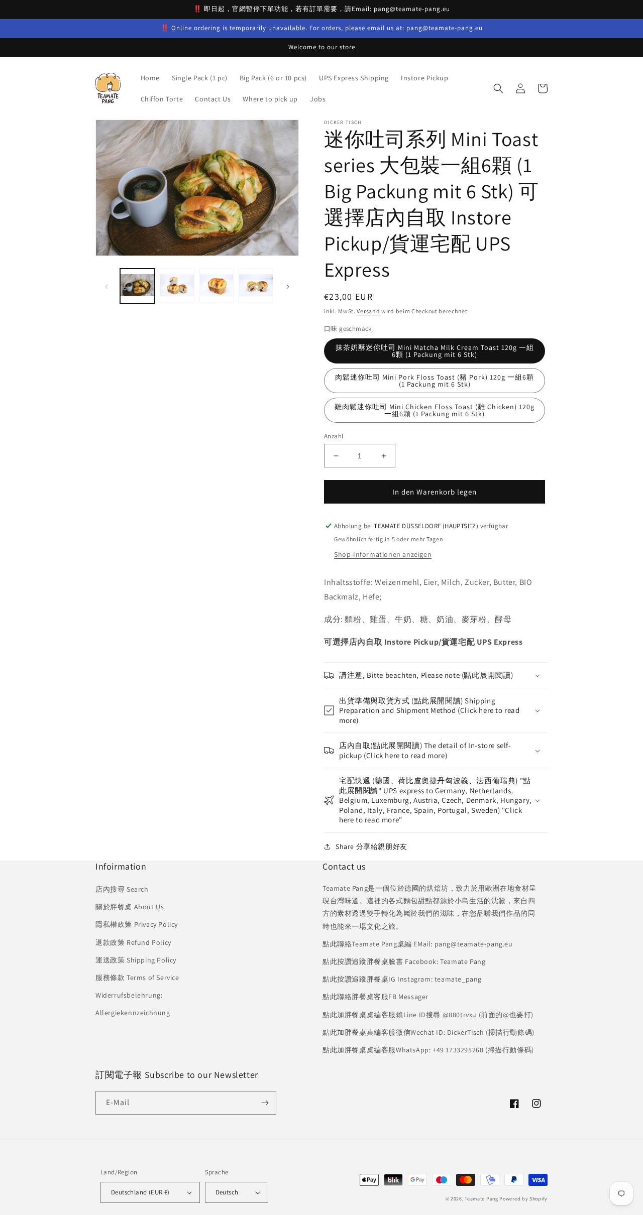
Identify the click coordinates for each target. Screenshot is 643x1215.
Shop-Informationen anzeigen (383, 554)
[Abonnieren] (265, 1103)
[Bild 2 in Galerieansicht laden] (177, 286)
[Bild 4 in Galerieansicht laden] (256, 286)
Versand (368, 311)
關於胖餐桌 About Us (129, 906)
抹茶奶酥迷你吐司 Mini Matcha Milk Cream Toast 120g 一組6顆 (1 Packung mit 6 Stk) (435, 351)
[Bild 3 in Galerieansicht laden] (216, 286)
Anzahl (333, 436)
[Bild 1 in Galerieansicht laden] (137, 286)
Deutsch (227, 1192)
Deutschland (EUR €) (140, 1192)
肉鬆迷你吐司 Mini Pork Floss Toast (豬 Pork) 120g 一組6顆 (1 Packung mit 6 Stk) (434, 381)
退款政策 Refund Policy (133, 942)
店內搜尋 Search (122, 889)
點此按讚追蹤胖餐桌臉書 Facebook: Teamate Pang (404, 961)
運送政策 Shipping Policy (135, 959)
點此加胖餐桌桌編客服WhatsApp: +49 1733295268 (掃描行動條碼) (428, 1049)
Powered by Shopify (523, 1198)
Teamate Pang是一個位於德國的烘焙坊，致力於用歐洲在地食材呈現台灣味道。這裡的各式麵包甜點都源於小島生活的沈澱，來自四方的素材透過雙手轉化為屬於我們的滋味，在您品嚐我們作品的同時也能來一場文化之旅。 (430, 907)
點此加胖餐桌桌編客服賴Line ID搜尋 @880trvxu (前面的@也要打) (428, 1014)
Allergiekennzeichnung (132, 1012)
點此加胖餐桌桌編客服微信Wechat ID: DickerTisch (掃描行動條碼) (428, 1032)
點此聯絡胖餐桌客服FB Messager (375, 996)
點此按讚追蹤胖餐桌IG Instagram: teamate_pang (402, 979)
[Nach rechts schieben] (288, 286)
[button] (498, 88)
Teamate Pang (481, 1198)
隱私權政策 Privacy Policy (136, 924)
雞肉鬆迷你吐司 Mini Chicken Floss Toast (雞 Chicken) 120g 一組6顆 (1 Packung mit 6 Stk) (434, 410)
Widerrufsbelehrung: (128, 995)
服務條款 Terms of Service (137, 977)
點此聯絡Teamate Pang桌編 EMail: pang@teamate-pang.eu (418, 943)
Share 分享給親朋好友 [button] (371, 846)
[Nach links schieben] (106, 286)
